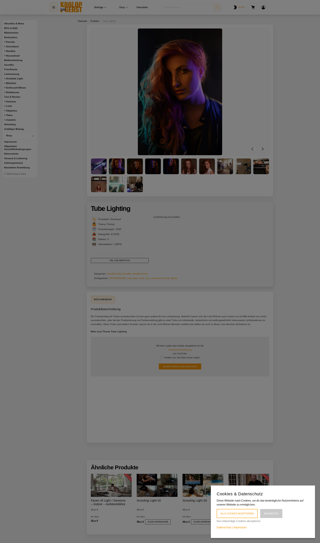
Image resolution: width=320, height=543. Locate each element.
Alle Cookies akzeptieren (237, 513)
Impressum (240, 527)
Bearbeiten (271, 513)
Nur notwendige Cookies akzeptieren (238, 521)
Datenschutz (224, 527)
